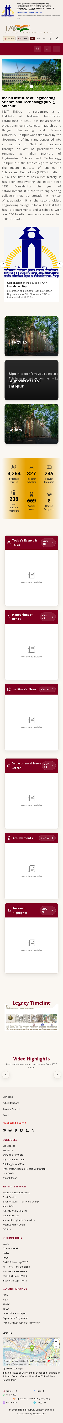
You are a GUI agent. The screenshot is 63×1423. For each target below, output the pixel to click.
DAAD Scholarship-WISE (15, 1262)
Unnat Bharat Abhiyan (14, 1313)
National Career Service (15, 1271)
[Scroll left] (6, 1075)
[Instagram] (10, 1130)
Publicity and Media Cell (15, 1210)
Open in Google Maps (13, 1368)
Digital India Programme (15, 1318)
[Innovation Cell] (33, 1130)
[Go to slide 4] (37, 86)
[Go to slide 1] (20, 86)
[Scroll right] (57, 1075)
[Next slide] (60, 264)
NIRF (5, 1299)
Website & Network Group (16, 1192)
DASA (6, 1243)
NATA (6, 1252)
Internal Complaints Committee (19, 1219)
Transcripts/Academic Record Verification (24, 1168)
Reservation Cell (11, 1215)
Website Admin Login (14, 1224)
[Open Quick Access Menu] (37, 49)
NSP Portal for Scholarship (16, 1266)
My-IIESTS (8, 1150)
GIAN (5, 1295)
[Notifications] (57, 38)
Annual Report (10, 1177)
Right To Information (14, 1159)
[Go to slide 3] (31, 86)
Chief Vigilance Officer (14, 1164)
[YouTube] (4, 1130)
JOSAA (6, 1308)
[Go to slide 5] (43, 86)
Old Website (9, 1145)
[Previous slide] (3, 264)
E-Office (7, 1229)
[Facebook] (15, 1130)
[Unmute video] (46, 365)
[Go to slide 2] (25, 86)
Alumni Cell (8, 1206)
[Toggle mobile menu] (56, 49)
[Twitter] (21, 1130)
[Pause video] (39, 365)
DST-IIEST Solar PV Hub (15, 1275)
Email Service (9, 1197)
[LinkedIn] (27, 1130)
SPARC (6, 1304)
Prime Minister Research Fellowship (21, 1322)
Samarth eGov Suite (13, 1154)
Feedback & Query (14, 1122)
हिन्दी (38, 38)
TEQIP (6, 1257)
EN (32, 38)
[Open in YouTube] (53, 365)
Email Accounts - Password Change (21, 1201)
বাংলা (44, 38)
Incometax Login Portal (15, 1280)
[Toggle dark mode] (50, 38)
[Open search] (47, 49)
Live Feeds (8, 1173)
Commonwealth (11, 1248)
